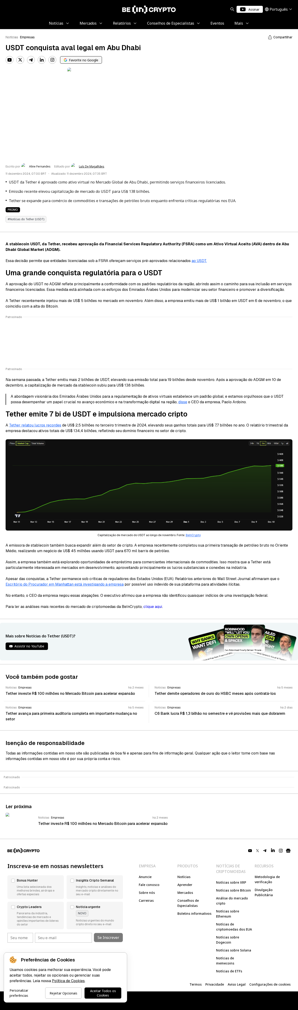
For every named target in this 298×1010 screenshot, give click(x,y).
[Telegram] (31, 60)
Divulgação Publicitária (264, 892)
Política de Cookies (68, 980)
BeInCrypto (193, 535)
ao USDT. (199, 260)
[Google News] (288, 850)
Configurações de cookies (270, 984)
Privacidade (214, 984)
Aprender (184, 884)
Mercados (185, 892)
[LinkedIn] (42, 60)
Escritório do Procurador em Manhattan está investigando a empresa (65, 584)
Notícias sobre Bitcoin (233, 890)
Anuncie (145, 877)
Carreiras (146, 900)
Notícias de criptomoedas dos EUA (234, 926)
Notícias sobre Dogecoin (227, 939)
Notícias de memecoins (225, 960)
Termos (196, 984)
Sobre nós (147, 892)
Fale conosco (149, 884)
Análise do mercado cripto (232, 900)
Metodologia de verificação (267, 879)
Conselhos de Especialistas (188, 903)
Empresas (27, 37)
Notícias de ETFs (229, 971)
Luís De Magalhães (91, 166)
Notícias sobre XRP (231, 882)
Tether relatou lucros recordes (35, 425)
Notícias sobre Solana (233, 950)
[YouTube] (10, 60)
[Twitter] (20, 60)
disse (182, 402)
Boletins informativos (194, 913)
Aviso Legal (237, 984)
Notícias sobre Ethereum (227, 913)
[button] (35, 887)
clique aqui (152, 606)
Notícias (12, 37)
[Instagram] (52, 60)
